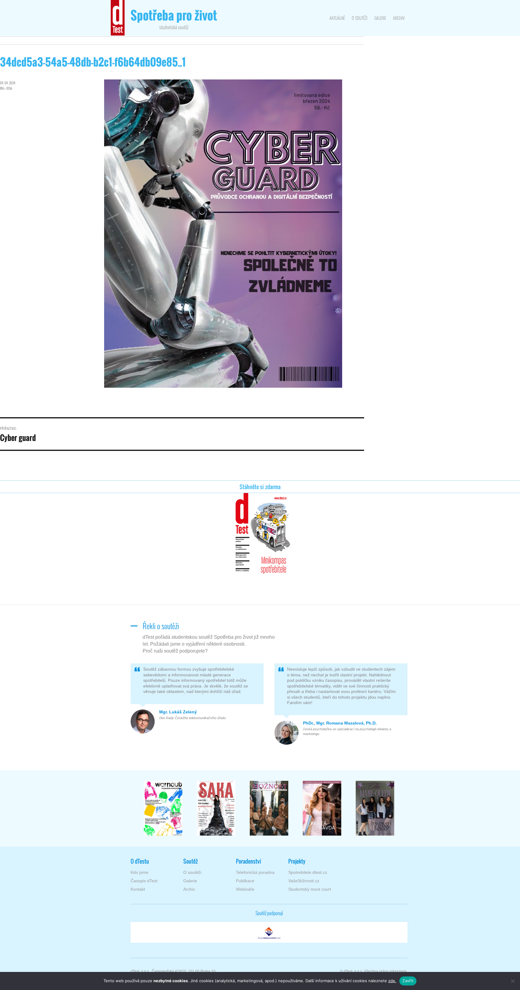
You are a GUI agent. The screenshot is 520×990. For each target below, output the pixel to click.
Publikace (245, 880)
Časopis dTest (144, 880)
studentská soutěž (174, 19)
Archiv (398, 18)
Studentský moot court (309, 889)
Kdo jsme (139, 872)
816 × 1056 (6, 88)
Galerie (380, 18)
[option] (163, 808)
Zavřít (407, 980)
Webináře (245, 889)
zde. (392, 980)
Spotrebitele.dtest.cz (307, 872)
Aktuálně (337, 18)
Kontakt (138, 889)
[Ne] (512, 981)
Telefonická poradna (255, 872)
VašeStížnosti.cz (303, 880)
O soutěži (359, 18)
